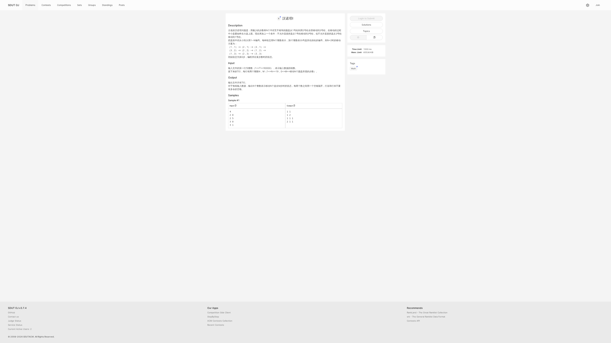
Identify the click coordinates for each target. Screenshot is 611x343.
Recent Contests (215, 325)
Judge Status (14, 320)
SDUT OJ (13, 5)
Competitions (64, 5)
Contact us (13, 316)
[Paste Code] (374, 37)
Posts (122, 5)
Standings (107, 5)
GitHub (11, 312)
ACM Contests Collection (219, 320)
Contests (46, 5)
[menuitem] (30, 5)
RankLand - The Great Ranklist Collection (427, 312)
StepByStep (213, 316)
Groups (92, 5)
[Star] (358, 37)
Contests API (413, 320)
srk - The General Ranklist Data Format (426, 316)
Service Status (15, 325)
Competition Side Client (219, 312)
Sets (79, 5)
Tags (352, 63)
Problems (30, 5)
